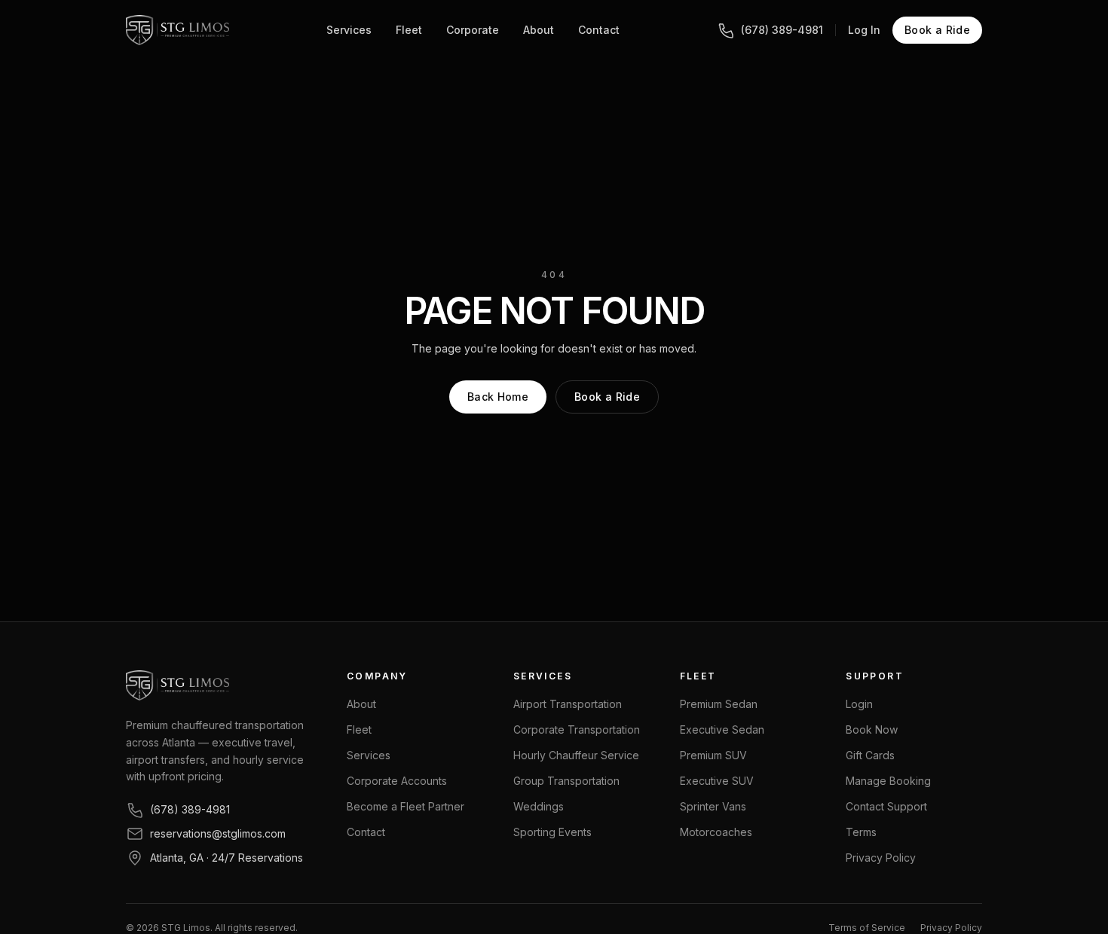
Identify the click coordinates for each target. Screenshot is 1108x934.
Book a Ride (937, 29)
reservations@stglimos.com (218, 833)
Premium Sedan (719, 703)
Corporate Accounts (397, 780)
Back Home (497, 396)
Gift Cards (870, 755)
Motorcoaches (716, 832)
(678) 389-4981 (782, 29)
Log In (864, 29)
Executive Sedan (722, 729)
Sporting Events (552, 832)
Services (349, 29)
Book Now (872, 729)
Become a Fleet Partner (405, 806)
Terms (861, 832)
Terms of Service (866, 927)
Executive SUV (717, 780)
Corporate (472, 29)
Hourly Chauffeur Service (576, 755)
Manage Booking (888, 780)
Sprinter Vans (713, 806)
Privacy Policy (881, 857)
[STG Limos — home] (177, 30)
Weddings (538, 806)
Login (859, 703)
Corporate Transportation (576, 729)
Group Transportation (566, 780)
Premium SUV (713, 755)
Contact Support (886, 806)
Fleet (409, 29)
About (538, 29)
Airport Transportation (567, 703)
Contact (599, 29)
